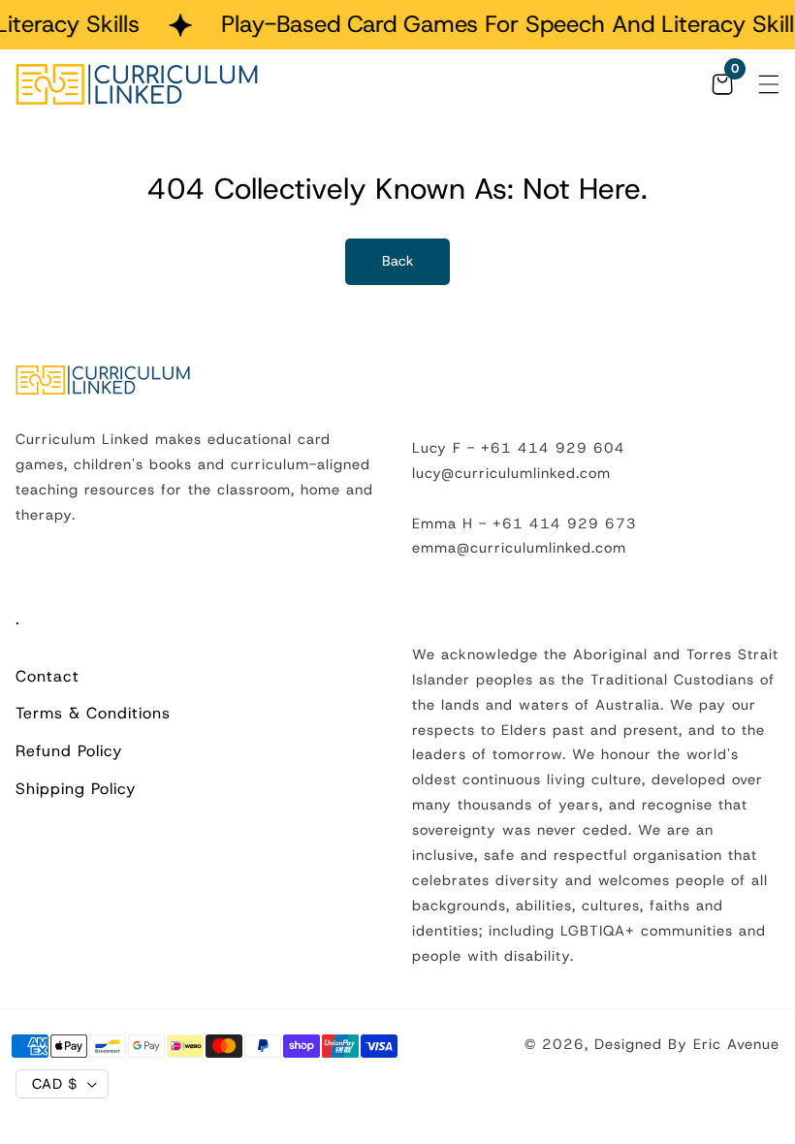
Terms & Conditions (93, 713)
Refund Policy (69, 751)
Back (398, 261)
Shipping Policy (76, 789)
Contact (48, 676)
